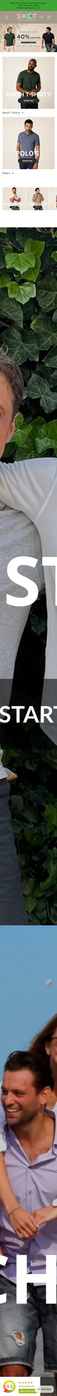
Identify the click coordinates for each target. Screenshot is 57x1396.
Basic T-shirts (11, 214)
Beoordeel (28, 1391)
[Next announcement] (51, 5)
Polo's (6, 173)
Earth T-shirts (11, 112)
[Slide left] (21, 223)
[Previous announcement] (6, 5)
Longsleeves (34, 214)
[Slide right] (35, 223)
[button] (6, 17)
